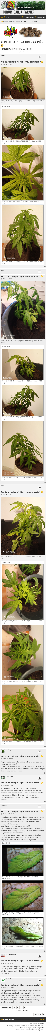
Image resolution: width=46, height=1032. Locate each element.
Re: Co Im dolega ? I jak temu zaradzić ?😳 (22, 276)
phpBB (22, 1026)
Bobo (3, 55)
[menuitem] (6, 17)
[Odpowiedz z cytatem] (39, 57)
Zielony (8, 750)
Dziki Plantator (11, 954)
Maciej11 (4, 805)
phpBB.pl (41, 1028)
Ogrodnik (9, 776)
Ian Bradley (41, 1024)
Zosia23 (8, 979)
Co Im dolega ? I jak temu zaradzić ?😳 (22, 43)
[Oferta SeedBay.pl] (23, 32)
